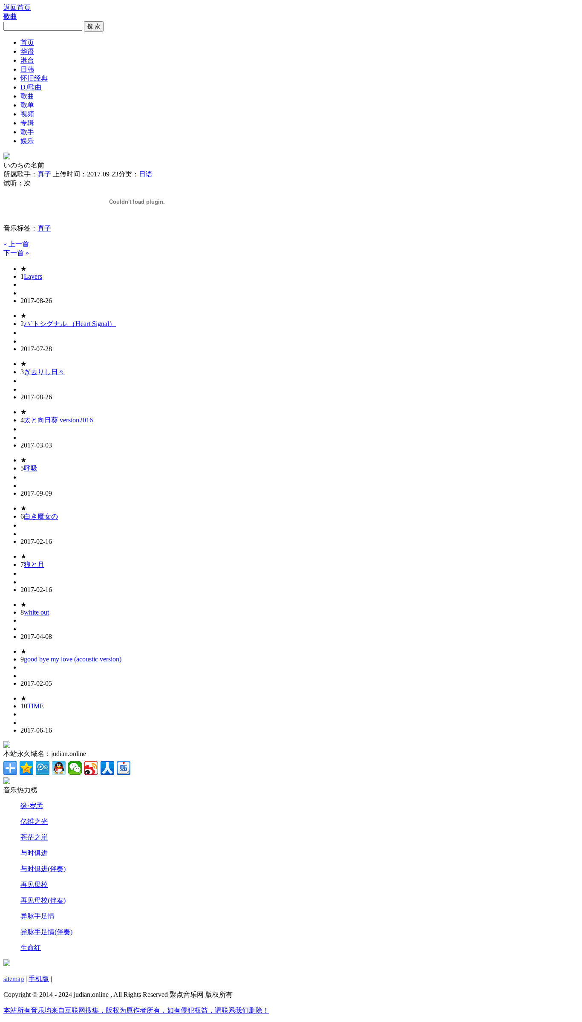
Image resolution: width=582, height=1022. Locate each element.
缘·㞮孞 (31, 805)
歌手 (27, 132)
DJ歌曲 (31, 87)
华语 (27, 51)
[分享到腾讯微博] (42, 768)
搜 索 (93, 26)
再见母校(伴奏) (43, 900)
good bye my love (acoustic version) (72, 659)
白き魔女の (41, 516)
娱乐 (27, 140)
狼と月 (34, 564)
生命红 (30, 947)
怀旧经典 (34, 78)
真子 (44, 174)
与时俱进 (34, 853)
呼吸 (30, 468)
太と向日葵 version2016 (58, 420)
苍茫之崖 (34, 837)
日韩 (27, 69)
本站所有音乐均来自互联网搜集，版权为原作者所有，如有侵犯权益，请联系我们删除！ (136, 1010)
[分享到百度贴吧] (123, 768)
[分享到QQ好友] (59, 768)
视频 (27, 114)
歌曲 (27, 96)
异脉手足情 (37, 916)
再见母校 (34, 884)
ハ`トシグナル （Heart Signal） (70, 323)
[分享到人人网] (107, 768)
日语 (146, 174)
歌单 (27, 105)
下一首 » (16, 253)
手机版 (39, 978)
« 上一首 (16, 244)
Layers (33, 276)
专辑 (27, 123)
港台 (27, 60)
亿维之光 (34, 821)
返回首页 (17, 7)
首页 (27, 42)
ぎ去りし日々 (44, 371)
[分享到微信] (75, 768)
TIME (35, 706)
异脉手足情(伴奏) (46, 931)
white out (36, 612)
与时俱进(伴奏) (43, 868)
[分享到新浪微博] (91, 768)
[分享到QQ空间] (26, 768)
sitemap (13, 978)
